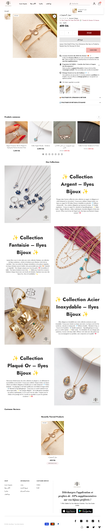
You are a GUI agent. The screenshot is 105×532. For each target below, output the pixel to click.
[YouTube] (87, 527)
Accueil (7, 11)
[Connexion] (94, 3)
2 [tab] (46, 154)
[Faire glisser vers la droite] (98, 117)
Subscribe (93, 50)
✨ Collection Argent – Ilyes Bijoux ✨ (77, 184)
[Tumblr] (98, 521)
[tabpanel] (17, 136)
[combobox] (81, 3)
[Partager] (54, 16)
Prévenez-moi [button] (52, 463)
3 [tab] (49, 154)
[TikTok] (92, 521)
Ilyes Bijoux (11, 524)
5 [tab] (55, 154)
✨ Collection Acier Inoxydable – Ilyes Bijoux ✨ (77, 307)
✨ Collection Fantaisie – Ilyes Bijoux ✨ (27, 245)
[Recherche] (79, 3)
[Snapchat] (81, 527)
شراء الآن (80, 40)
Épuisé (89, 33)
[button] (24, 4)
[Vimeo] (99, 527)
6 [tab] (58, 154)
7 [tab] (62, 154)
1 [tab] (43, 154)
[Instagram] (81, 521)
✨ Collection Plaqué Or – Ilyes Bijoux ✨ (27, 365)
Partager (54, 16)
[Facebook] (75, 521)
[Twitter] (93, 527)
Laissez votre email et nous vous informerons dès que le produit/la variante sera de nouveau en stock (79, 45)
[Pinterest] (87, 521)
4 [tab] (52, 154)
